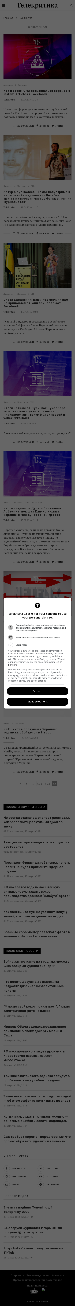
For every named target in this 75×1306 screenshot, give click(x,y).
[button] (37, 645)
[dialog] (37, 653)
